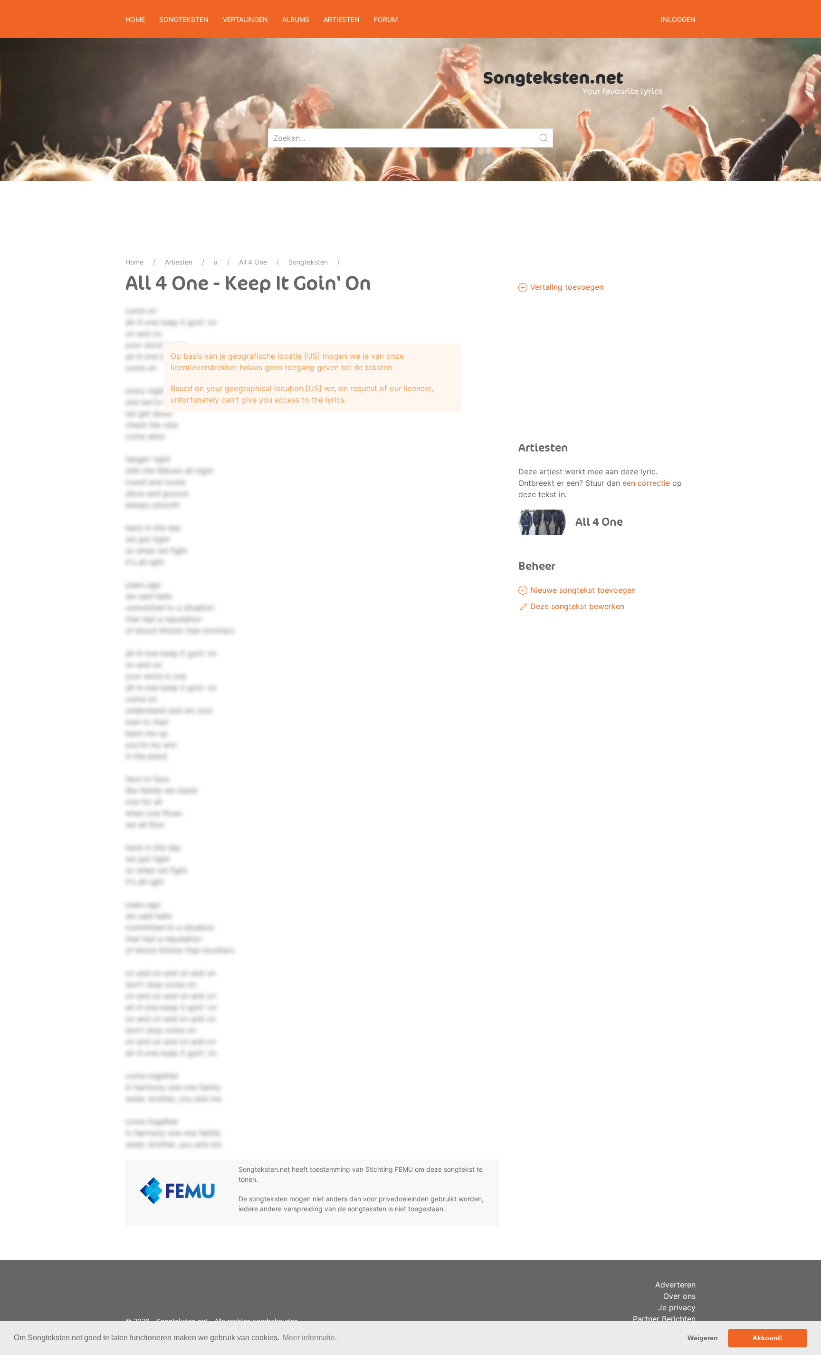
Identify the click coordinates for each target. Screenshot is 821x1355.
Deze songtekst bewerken (576, 606)
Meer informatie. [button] (310, 1338)
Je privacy (677, 1307)
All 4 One (253, 262)
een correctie (646, 483)
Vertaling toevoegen (565, 287)
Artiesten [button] (342, 19)
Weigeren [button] (702, 1338)
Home (135, 19)
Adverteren (675, 1284)
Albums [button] (295, 19)
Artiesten (178, 262)
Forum (386, 19)
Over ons (679, 1296)
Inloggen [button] (678, 19)
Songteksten (308, 262)
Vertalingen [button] (245, 19)
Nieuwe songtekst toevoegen (582, 590)
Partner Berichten (664, 1319)
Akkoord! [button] (768, 1338)
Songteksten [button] (184, 19)
